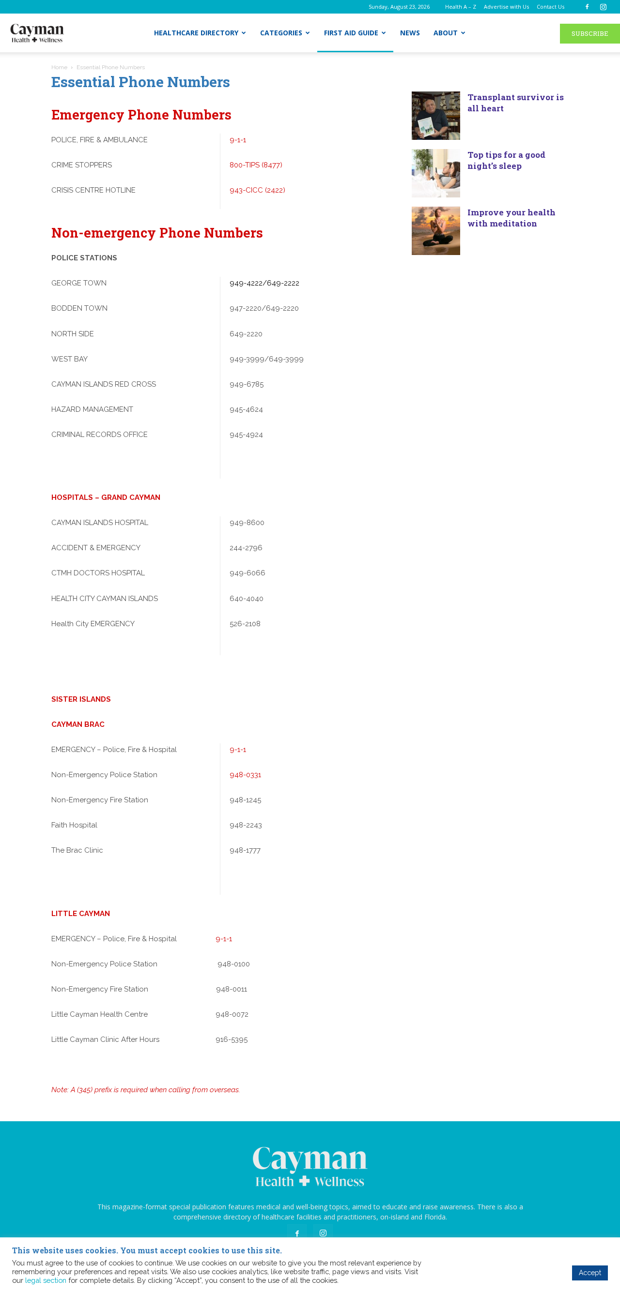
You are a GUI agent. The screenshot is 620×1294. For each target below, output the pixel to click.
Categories (281, 32)
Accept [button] (590, 1273)
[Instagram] (603, 7)
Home (59, 67)
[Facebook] (587, 7)
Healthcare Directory (196, 32)
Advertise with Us (506, 6)
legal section (45, 1280)
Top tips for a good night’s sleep (506, 160)
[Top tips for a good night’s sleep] (436, 173)
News (410, 32)
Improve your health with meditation (511, 218)
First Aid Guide (351, 32)
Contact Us (550, 6)
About (446, 32)
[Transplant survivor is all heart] (436, 115)
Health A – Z (460, 6)
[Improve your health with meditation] (436, 231)
